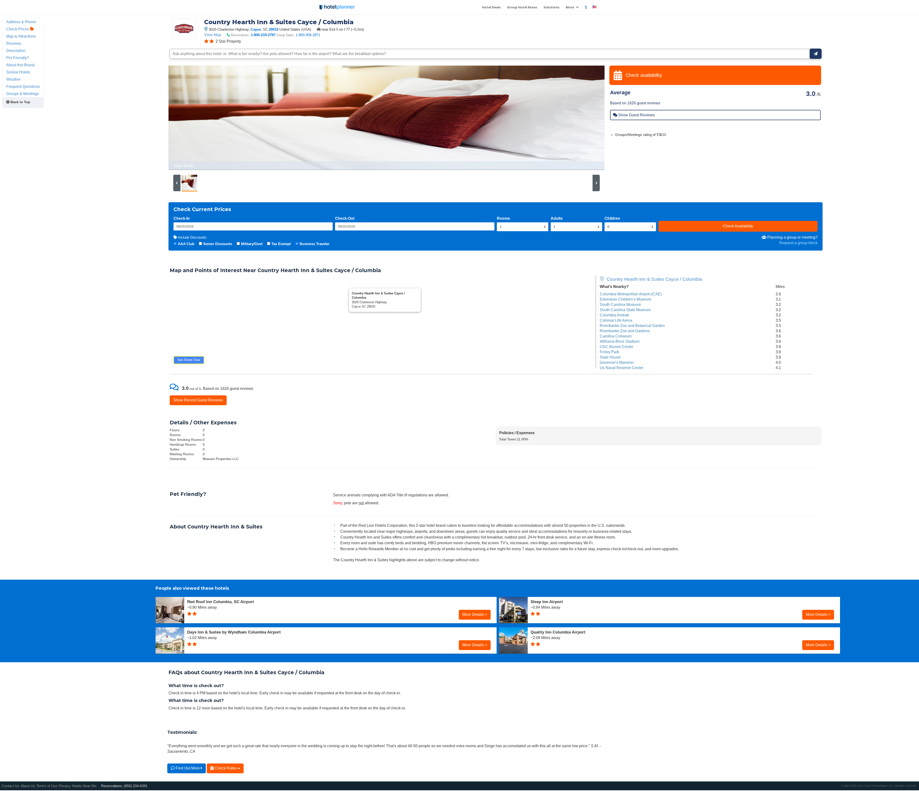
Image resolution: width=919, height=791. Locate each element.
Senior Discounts (217, 244)
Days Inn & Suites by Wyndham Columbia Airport (234, 632)
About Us (28, 786)
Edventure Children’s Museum (625, 299)
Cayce (256, 29)
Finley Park (609, 352)
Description (16, 50)
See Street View (189, 360)
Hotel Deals (491, 7)
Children (612, 218)
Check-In (182, 218)
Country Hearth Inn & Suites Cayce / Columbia (654, 279)
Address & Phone (21, 22)
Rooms (503, 218)
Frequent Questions (23, 86)
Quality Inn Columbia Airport (558, 632)
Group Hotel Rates (522, 7)
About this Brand (20, 65)
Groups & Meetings (22, 93)
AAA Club (186, 244)
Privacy (65, 786)
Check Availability (738, 226)
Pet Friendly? (17, 58)
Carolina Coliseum (616, 336)
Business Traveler (315, 244)
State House (610, 357)
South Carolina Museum (620, 304)
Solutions (551, 7)
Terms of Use (46, 786)
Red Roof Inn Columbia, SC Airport (220, 601)
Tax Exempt (281, 244)
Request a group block (798, 243)
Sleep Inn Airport (547, 601)
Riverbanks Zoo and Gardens (625, 331)
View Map (212, 35)
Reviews (13, 43)
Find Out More (188, 768)
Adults (557, 218)
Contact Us (10, 786)
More (570, 7)
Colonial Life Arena (616, 320)
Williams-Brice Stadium (619, 341)
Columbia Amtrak (614, 315)
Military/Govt (252, 244)
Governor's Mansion (617, 362)
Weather (13, 79)
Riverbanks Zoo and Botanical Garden (632, 325)
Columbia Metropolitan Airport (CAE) (631, 294)
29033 (273, 29)
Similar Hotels (18, 72)
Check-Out (344, 218)
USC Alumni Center (616, 346)
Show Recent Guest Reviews (198, 400)
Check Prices (18, 29)
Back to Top (20, 102)
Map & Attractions (21, 36)
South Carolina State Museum (625, 310)
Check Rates (226, 768)
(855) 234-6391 (135, 786)
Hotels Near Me (84, 786)
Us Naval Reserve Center (621, 367)
